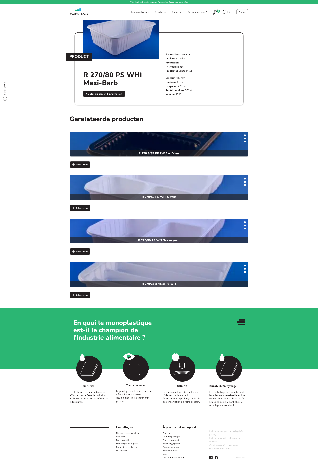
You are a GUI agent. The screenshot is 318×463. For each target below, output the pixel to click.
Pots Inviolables (123, 440)
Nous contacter (170, 450)
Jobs (165, 454)
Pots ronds (121, 436)
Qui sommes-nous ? (197, 12)
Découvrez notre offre (178, 2)
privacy (212, 434)
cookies (213, 441)
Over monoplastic (171, 440)
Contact (242, 12)
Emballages (160, 12)
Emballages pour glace (127, 443)
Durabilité (176, 12)
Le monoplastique (140, 12)
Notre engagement (172, 443)
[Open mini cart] (216, 15)
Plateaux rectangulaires (127, 433)
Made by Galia (242, 457)
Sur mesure (121, 450)
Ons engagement (171, 447)
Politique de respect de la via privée (226, 431)
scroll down (4, 88)
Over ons (167, 433)
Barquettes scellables (126, 447)
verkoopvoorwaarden (219, 448)
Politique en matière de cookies (224, 438)
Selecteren (82, 164)
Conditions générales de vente (224, 445)
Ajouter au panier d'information (104, 93)
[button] (230, 12)
